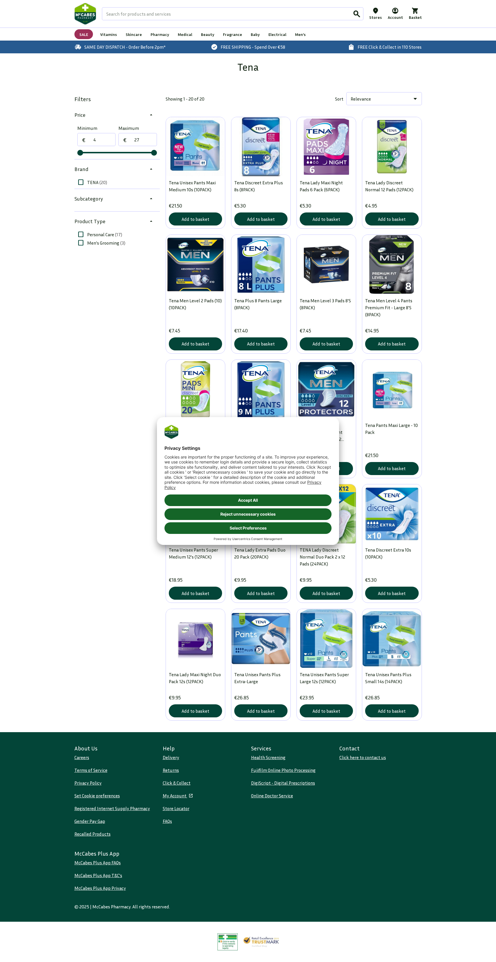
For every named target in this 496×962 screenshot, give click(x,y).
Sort (339, 99)
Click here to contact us (362, 757)
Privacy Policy (88, 783)
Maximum (128, 128)
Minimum (87, 128)
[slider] (80, 153)
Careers (81, 757)
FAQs (167, 821)
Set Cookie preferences (97, 795)
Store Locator (176, 808)
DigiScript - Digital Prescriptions (283, 783)
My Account (175, 796)
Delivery (171, 757)
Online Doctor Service (272, 796)
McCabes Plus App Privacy (100, 888)
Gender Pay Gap (89, 821)
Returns (171, 770)
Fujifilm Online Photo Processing (283, 770)
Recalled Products (92, 834)
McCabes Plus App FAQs (97, 862)
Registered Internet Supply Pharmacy (112, 808)
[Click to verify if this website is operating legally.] (227, 941)
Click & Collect (177, 783)
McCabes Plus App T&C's (98, 875)
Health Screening (268, 757)
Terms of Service (90, 770)
